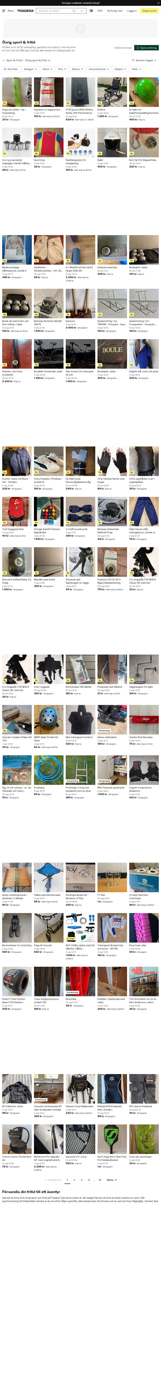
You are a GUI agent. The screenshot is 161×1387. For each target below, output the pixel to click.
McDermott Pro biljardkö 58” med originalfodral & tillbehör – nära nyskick (47, 1158)
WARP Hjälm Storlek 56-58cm (46, 739)
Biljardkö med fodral (44, 579)
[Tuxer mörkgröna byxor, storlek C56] (49, 981)
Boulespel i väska (138, 267)
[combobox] (56, 10)
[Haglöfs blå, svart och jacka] (144, 354)
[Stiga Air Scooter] (49, 928)
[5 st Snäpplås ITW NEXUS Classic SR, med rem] (144, 562)
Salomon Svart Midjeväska (79, 1106)
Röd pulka (71, 999)
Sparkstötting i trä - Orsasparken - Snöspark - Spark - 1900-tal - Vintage (143, 323)
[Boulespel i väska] (144, 250)
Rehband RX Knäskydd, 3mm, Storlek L (109, 1108)
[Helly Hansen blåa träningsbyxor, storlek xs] (144, 511)
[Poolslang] (49, 770)
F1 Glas (101, 895)
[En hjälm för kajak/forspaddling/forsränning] (144, 92)
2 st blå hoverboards (77, 529)
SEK (99, 10)
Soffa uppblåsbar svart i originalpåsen (142, 480)
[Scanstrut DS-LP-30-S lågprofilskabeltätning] (112, 562)
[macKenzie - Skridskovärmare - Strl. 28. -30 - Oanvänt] (49, 250)
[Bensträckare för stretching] (17, 928)
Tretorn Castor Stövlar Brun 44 (16, 1158)
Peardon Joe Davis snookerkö (12, 373)
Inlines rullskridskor (107, 737)
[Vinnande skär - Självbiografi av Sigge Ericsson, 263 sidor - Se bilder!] (80, 562)
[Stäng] (158, 3)
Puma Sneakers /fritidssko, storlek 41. (48, 480)
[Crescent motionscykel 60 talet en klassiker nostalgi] (49, 1089)
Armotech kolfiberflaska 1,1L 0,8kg (17, 581)
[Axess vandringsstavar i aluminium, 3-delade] (17, 877)
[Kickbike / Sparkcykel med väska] (112, 981)
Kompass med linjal (107, 267)
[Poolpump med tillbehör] (112, 669)
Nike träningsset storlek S (79, 737)
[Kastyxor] (80, 303)
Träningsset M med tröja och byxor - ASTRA (110, 947)
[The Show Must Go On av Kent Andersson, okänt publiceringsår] (144, 981)
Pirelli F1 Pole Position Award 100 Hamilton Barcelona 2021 (13, 1001)
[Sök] (73, 10)
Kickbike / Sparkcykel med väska (111, 1001)
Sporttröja (39, 160)
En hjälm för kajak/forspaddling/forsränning (144, 111)
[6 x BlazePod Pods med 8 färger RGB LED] (80, 250)
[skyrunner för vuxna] (80, 1139)
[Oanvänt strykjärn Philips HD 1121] (17, 719)
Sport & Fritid (14, 60)
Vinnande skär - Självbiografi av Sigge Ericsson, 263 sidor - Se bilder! (78, 581)
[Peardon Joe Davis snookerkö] (17, 354)
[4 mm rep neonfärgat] (144, 1139)
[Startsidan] (25, 10)
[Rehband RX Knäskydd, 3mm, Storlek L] (112, 1089)
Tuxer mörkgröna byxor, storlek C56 (46, 1001)
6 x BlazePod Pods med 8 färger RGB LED (79, 269)
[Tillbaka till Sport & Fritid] (3, 60)
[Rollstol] (112, 92)
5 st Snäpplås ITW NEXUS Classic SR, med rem (142, 581)
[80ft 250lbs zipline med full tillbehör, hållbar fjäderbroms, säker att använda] (80, 928)
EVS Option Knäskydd (140, 1106)
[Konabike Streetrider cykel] (49, 354)
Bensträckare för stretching (16, 945)
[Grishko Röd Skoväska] (144, 719)
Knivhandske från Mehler (79, 686)
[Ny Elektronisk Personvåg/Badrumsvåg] (80, 461)
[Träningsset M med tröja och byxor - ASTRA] (112, 928)
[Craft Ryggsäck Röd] (17, 511)
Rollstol (101, 109)
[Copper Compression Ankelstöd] (144, 770)
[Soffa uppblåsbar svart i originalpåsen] (144, 461)
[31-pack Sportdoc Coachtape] (144, 877)
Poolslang (39, 787)
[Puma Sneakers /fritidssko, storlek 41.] (49, 461)
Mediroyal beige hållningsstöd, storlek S (14, 269)
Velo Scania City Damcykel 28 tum (79, 373)
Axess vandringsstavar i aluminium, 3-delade (14, 897)
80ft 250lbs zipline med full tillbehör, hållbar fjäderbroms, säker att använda (80, 947)
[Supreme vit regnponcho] (49, 92)
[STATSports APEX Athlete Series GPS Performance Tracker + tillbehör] (80, 92)
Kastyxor (70, 321)
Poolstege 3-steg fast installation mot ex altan (78, 789)
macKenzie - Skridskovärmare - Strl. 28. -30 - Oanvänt (48, 269)
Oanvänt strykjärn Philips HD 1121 (17, 739)
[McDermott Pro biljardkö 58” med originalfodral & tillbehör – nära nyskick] (49, 1139)
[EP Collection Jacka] (17, 1089)
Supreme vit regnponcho (47, 109)
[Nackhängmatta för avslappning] (80, 142)
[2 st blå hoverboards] (80, 511)
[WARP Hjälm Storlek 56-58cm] (49, 719)
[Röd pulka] (80, 981)
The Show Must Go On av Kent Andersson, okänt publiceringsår (142, 1001)
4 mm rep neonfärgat (140, 1156)
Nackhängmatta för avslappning (76, 162)
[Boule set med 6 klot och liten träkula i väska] (17, 303)
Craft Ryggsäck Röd (12, 529)
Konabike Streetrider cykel (48, 371)
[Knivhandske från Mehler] (80, 669)
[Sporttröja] (49, 142)
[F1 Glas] (112, 877)
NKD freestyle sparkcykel (110, 787)
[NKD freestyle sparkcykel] (112, 770)
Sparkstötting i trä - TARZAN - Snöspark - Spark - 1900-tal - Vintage (111, 323)
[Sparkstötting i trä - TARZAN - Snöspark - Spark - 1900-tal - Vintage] (112, 303)
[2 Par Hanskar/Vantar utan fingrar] (112, 461)
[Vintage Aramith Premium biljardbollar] (49, 511)
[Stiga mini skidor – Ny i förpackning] (17, 92)
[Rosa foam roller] (144, 928)
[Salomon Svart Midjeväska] (80, 1089)
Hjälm (100, 160)
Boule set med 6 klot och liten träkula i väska (15, 323)
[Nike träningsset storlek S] (80, 719)
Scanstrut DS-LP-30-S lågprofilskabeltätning (109, 581)
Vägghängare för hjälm (141, 686)
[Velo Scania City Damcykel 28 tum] (80, 354)
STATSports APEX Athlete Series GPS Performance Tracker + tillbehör (79, 111)
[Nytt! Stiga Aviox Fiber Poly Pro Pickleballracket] (112, 1139)
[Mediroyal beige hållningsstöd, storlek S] (17, 250)
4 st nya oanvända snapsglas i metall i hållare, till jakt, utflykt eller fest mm (16, 162)
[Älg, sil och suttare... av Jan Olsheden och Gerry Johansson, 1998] (17, 770)
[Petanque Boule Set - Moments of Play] (80, 877)
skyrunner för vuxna (76, 1156)
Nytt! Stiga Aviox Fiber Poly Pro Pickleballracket (111, 1158)
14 (100, 1180)
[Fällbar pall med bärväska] (49, 877)
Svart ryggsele (42, 686)
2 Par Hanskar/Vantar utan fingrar (111, 480)
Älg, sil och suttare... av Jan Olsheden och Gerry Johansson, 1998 (16, 789)
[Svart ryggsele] (49, 669)
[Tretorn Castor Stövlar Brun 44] (17, 1139)
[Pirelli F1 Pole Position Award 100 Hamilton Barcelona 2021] (17, 981)
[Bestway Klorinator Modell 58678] (49, 303)
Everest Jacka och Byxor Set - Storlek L (15, 480)
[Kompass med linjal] (112, 250)
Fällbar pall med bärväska (47, 895)
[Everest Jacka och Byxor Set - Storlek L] (17, 461)
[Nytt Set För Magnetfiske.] (144, 142)
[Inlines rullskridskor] (112, 719)
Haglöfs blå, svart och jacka (143, 371)
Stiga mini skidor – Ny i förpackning (13, 111)
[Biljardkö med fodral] (49, 562)
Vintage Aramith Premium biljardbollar (47, 531)
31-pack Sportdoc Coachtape (138, 897)
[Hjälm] (112, 142)
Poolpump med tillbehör (109, 686)
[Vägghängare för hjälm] (144, 669)
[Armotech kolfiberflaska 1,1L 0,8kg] (17, 562)
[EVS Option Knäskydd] (144, 1089)
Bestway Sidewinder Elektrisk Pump (108, 531)
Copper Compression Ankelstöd (140, 789)
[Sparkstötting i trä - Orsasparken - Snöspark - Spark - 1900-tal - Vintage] (144, 303)
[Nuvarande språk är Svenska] (91, 10)
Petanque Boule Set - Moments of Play (77, 897)
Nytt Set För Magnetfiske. (143, 160)
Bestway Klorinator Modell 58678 (48, 323)
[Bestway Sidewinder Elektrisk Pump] (112, 511)
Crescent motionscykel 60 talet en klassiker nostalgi (48, 1108)
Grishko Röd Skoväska (141, 737)
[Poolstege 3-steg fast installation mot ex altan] (80, 770)
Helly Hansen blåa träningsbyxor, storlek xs (142, 531)
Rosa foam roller (137, 945)
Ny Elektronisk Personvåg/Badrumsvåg (78, 480)
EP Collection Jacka (12, 1106)
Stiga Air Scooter (43, 945)
